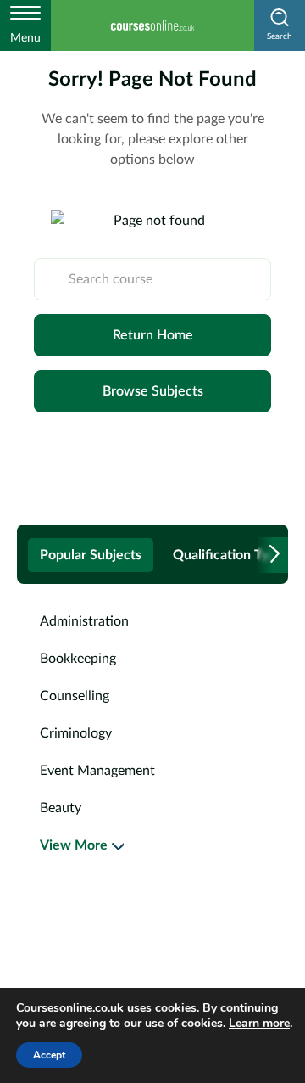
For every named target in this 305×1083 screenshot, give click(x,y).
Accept (49, 1055)
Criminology (76, 733)
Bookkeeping (78, 658)
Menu (25, 38)
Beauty (60, 808)
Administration (84, 621)
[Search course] (51, 279)
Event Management (97, 770)
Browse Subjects (153, 391)
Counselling (74, 696)
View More (74, 845)
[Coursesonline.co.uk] (152, 25)
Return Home (153, 335)
